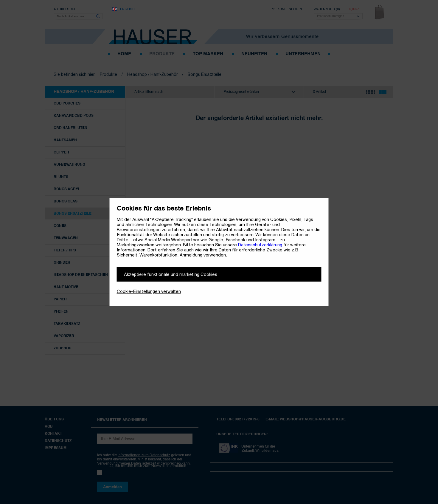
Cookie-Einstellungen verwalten (149, 291)
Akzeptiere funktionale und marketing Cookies (170, 274)
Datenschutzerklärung (260, 244)
